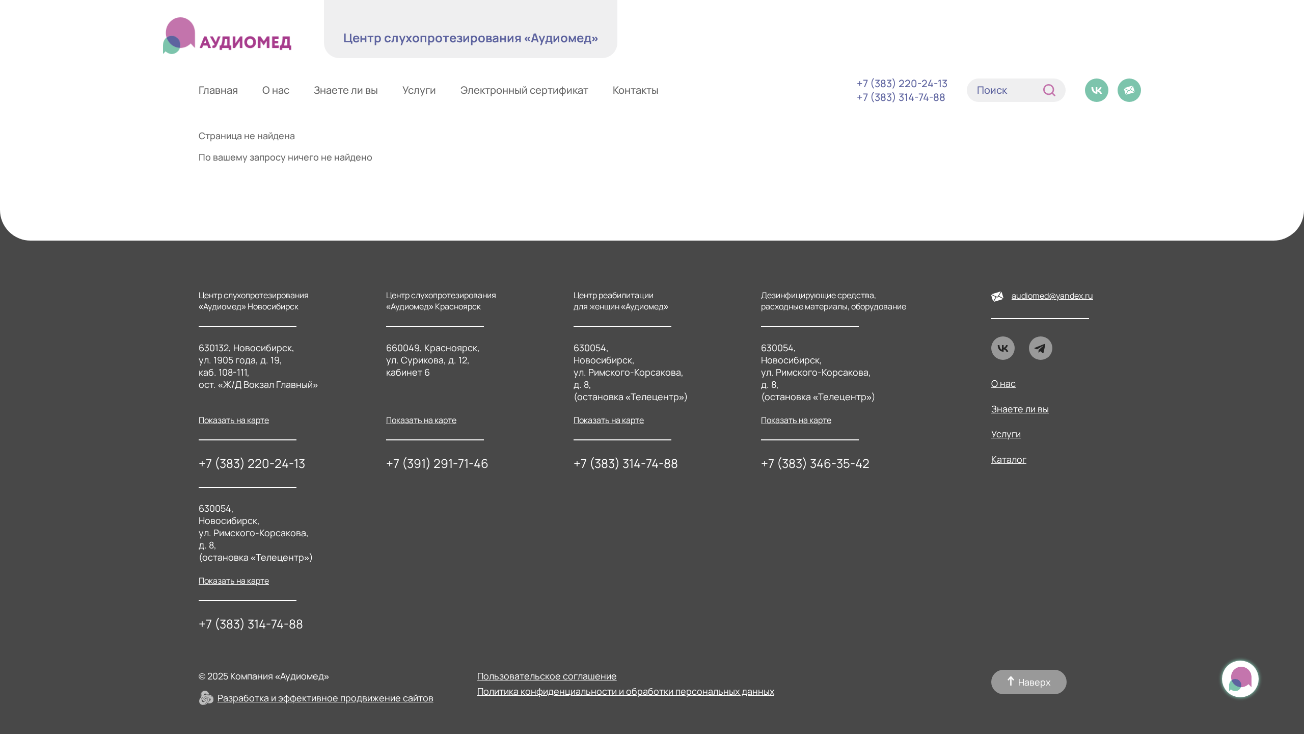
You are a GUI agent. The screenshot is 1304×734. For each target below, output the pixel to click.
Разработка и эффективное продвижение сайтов (325, 698)
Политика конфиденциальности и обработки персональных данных (625, 691)
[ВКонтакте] (1096, 90)
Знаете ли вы (346, 90)
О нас (275, 90)
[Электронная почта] (1129, 90)
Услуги (419, 90)
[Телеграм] (1040, 348)
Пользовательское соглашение (547, 676)
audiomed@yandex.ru (1052, 295)
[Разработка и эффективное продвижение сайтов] (206, 697)
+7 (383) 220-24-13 (902, 83)
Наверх (1034, 682)
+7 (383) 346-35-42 (815, 463)
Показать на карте (234, 420)
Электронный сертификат (524, 90)
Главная (218, 90)
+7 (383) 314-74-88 (901, 97)
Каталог (1008, 459)
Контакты (636, 90)
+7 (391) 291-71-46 (437, 463)
